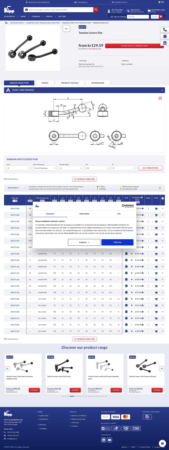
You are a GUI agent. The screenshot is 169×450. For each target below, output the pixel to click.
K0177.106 (15, 254)
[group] (23, 374)
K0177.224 (15, 247)
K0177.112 (15, 273)
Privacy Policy (144, 447)
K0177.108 (15, 260)
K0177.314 (15, 325)
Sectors (62, 16)
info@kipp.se (12, 439)
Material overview (79, 419)
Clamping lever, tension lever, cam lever (43, 23)
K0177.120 (15, 286)
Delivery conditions (79, 416)
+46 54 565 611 (13, 435)
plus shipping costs (95, 48)
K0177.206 (15, 208)
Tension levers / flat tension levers (76, 23)
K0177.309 (15, 312)
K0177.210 (15, 221)
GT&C (133, 447)
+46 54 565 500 (13, 432)
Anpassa (83, 242)
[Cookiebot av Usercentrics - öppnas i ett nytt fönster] (124, 206)
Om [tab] (118, 214)
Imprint (124, 447)
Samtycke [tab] (50, 214)
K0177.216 (15, 234)
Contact (75, 426)
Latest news (44, 416)
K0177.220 (15, 241)
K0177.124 (15, 292)
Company (36, 16)
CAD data (75, 422)
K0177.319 (15, 331)
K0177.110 (15, 267)
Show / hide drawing (23, 90)
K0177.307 (15, 305)
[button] (63, 396)
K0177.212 (15, 228)
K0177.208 (15, 215)
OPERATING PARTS (17, 23)
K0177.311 (15, 318)
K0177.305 (15, 299)
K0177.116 (15, 280)
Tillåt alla (117, 242)
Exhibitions (44, 419)
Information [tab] (85, 214)
